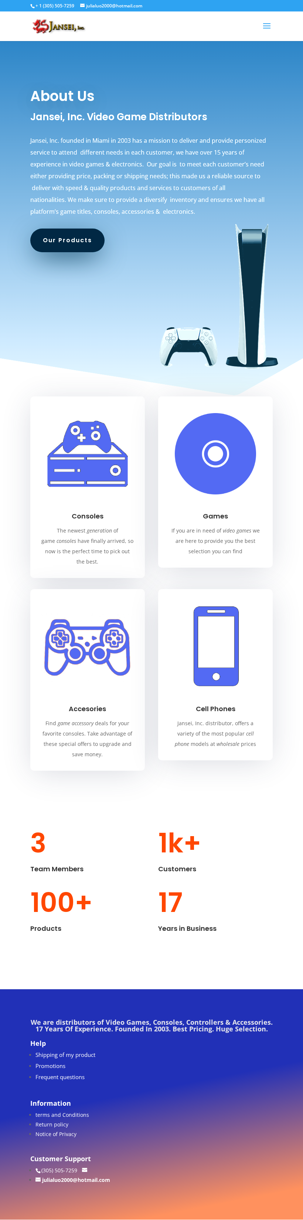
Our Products (67, 240)
